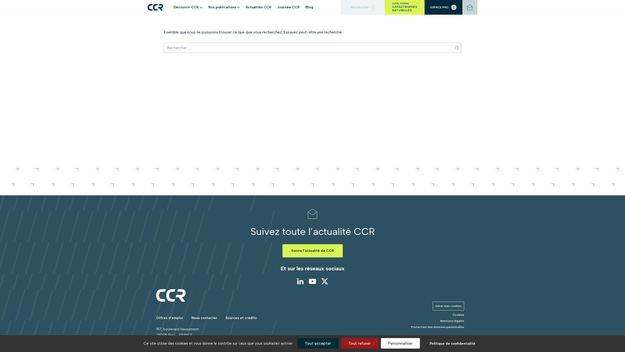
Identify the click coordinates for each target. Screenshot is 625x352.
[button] (201, 7)
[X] (325, 281)
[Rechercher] (363, 7)
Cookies (458, 315)
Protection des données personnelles (437, 327)
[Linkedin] (300, 281)
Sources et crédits (241, 318)
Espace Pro (439, 7)
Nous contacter (204, 318)
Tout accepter (318, 343)
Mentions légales (452, 321)
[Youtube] (312, 281)
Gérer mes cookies (448, 306)
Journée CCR (288, 7)
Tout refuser (359, 343)
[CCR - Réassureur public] (155, 7)
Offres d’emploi (169, 318)
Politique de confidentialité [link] (452, 343)
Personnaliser (400, 343)
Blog (309, 7)
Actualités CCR (258, 7)
